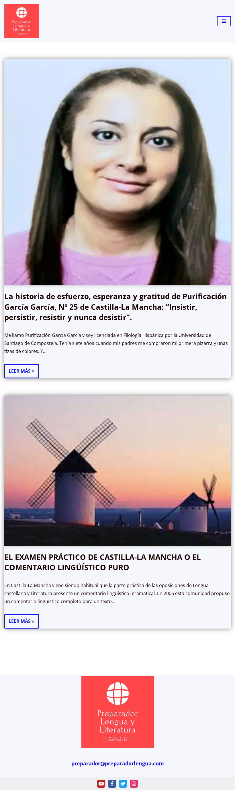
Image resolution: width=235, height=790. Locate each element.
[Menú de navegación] (224, 21)
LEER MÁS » (19, 373)
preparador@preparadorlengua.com (117, 763)
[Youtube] (101, 784)
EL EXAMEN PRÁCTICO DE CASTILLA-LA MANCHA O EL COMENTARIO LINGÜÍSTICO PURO (102, 562)
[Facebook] (112, 784)
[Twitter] (123, 784)
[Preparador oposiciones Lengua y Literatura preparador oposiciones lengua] (21, 21)
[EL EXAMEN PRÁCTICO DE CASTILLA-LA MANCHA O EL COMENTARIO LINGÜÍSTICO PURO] (117, 471)
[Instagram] (134, 784)
